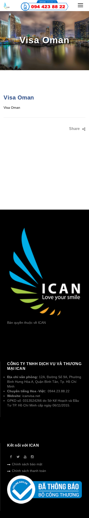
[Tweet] (71, 128)
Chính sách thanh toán (29, 471)
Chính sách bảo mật (27, 464)
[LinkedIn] (71, 136)
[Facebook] (64, 128)
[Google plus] (64, 136)
